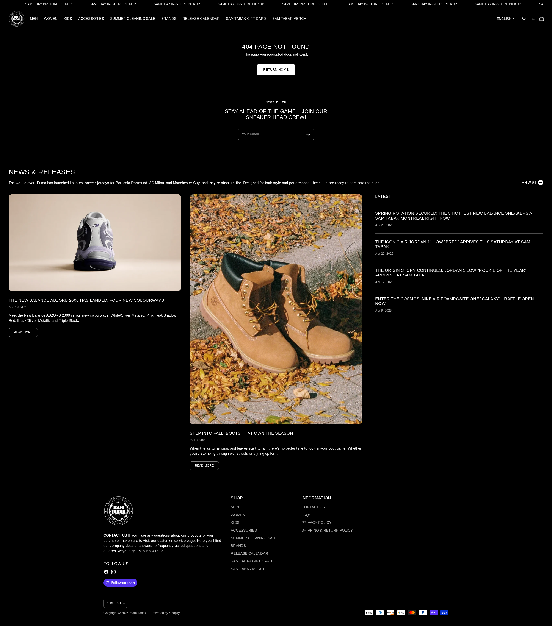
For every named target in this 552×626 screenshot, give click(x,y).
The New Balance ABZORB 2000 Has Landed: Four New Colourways (86, 300)
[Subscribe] (541, 341)
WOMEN (238, 515)
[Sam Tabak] (17, 19)
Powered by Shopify (165, 613)
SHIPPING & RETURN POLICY (327, 530)
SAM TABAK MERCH (248, 569)
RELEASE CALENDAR (249, 553)
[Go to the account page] (533, 18)
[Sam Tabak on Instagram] (113, 571)
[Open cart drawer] (541, 18)
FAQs (305, 515)
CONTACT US (313, 507)
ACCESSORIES (244, 530)
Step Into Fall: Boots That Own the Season (241, 433)
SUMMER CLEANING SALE (254, 538)
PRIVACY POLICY (316, 523)
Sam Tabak (138, 613)
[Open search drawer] (524, 18)
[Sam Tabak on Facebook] (106, 571)
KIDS (235, 523)
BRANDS (238, 546)
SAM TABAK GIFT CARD (251, 561)
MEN (235, 507)
